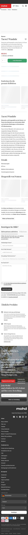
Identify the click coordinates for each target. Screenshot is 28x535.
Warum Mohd (4, 421)
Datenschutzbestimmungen (6, 528)
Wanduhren (14, 9)
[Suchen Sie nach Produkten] (23, 6)
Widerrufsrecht (5, 460)
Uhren (9, 9)
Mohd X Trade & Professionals (8, 434)
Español (18, 533)
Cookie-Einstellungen (5, 531)
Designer (3, 484)
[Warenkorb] (26, 6)
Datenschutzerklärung (21, 402)
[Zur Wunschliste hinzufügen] (26, 39)
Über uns (3, 424)
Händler (3, 426)
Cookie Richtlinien (16, 528)
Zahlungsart (4, 455)
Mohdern (3, 441)
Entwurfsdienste (5, 429)
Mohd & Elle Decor (5, 487)
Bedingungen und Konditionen (8, 468)
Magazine (3, 477)
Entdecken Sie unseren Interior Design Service (21, 381)
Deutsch (14, 533)
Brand (2, 482)
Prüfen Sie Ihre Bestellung (7, 448)
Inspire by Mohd (5, 479)
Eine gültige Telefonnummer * (8, 256)
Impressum (23, 528)
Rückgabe (3, 458)
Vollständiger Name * (6, 242)
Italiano (2, 533)
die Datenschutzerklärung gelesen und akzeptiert (15, 283)
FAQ (2, 453)
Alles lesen (10, 49)
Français (10, 533)
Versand (5, 320)
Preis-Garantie (5, 431)
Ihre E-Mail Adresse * (6, 249)
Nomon (3, 36)
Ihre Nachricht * (5, 262)
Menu (17, 6)
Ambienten (4, 475)
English (6, 533)
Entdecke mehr (7, 341)
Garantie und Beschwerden (8, 465)
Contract (3, 439)
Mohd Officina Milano (6, 436)
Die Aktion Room (5, 489)
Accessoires (3, 9)
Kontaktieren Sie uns (6, 450)
